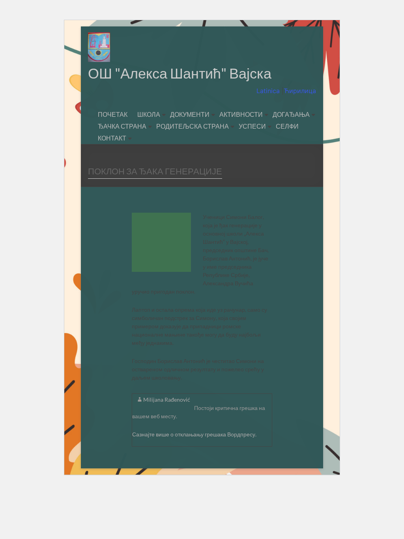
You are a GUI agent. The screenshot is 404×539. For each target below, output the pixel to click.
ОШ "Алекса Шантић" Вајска (179, 73)
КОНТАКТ (112, 138)
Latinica (269, 91)
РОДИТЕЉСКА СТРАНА (192, 126)
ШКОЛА (148, 114)
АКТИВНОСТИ (241, 114)
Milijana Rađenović (166, 399)
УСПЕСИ (252, 126)
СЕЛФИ (287, 126)
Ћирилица (300, 91)
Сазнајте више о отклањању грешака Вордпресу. (194, 434)
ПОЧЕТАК (112, 114)
